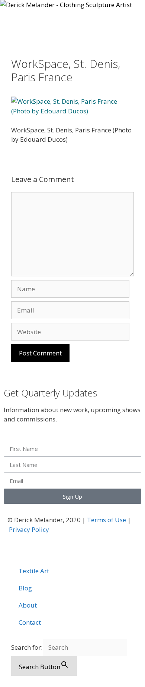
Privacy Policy (29, 529)
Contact (30, 622)
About (28, 605)
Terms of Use (106, 519)
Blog (25, 588)
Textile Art (34, 571)
